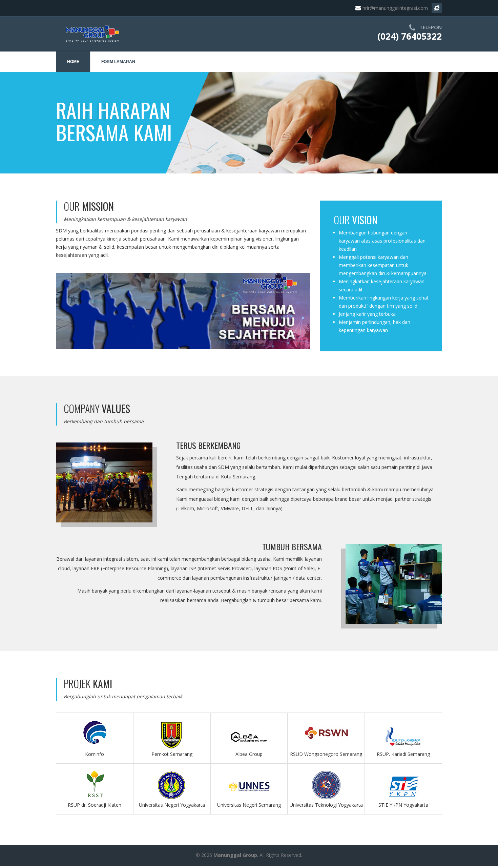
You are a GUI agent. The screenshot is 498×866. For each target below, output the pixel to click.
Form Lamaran (118, 61)
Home (73, 61)
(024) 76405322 (409, 36)
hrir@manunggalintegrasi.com (395, 8)
